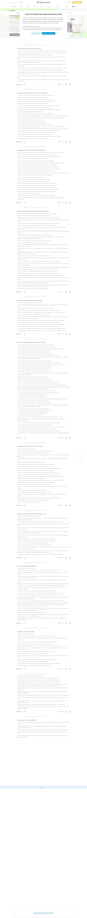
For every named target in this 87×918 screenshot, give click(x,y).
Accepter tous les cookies (48, 33)
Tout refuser (43, 36)
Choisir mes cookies (36, 33)
